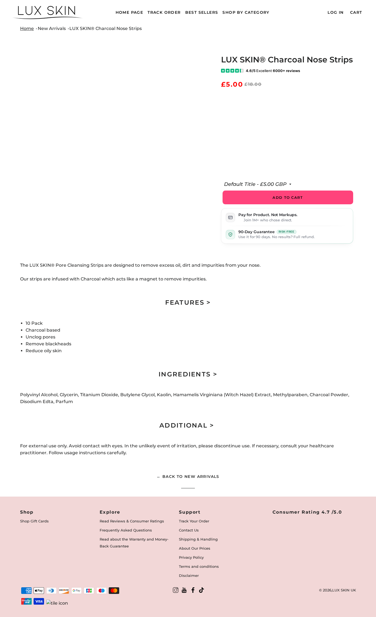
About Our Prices (194, 548)
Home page (129, 12)
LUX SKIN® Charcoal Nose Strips (105, 28)
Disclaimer (189, 575)
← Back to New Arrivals (188, 476)
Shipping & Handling (198, 539)
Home (27, 28)
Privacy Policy (191, 557)
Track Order (164, 12)
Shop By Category (245, 12)
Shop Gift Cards (34, 521)
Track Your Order (194, 521)
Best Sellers (201, 12)
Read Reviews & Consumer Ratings (132, 521)
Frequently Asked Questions (126, 530)
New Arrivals (52, 28)
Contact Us (189, 530)
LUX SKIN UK (344, 590)
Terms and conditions (199, 566)
